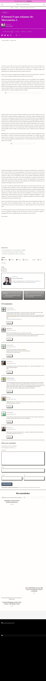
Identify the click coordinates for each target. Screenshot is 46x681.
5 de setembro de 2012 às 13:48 (10, 330)
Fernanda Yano (9, 412)
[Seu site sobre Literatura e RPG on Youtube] (16, 631)
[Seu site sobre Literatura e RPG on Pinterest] (8, 631)
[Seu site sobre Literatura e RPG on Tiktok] (19, 631)
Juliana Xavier (9, 427)
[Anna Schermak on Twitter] (19, 285)
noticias (4, 269)
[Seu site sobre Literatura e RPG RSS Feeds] (22, 631)
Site (24, 475)
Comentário (3, 450)
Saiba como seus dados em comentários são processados (29, 487)
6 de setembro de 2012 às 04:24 (10, 363)
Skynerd (3, 76)
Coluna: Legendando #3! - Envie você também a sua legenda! (14, 250)
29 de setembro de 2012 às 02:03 (11, 399)
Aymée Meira (9, 361)
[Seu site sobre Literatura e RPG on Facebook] (5, 631)
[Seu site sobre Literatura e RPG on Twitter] (14, 631)
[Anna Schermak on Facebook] (16, 285)
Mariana (8, 397)
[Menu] (2, 5)
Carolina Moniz (9, 345)
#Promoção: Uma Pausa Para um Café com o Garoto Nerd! (13, 253)
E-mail (2, 475)
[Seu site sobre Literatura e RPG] (23, 4)
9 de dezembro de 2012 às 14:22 (11, 429)
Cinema (16, 7)
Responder (9, 322)
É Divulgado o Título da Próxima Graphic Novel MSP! (12, 251)
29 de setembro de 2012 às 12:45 (11, 414)
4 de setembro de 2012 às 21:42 (10, 309)
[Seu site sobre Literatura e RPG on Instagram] (11, 631)
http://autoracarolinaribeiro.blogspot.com (14, 319)
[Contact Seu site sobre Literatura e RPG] (25, 631)
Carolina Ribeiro (10, 308)
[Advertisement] (23, 232)
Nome (2, 467)
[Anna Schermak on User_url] (13, 285)
